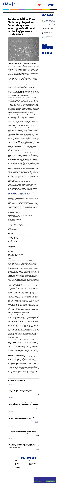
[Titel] (43, 15)
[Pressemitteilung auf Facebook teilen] (43, 53)
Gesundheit (22, 11)
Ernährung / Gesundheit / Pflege (47, 48)
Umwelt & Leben (28, 11)
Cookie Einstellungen (32, 466)
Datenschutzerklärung (32, 463)
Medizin (44, 44)
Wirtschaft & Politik (37, 11)
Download (36, 63)
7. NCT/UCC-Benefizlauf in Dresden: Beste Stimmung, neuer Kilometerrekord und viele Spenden (23, 432)
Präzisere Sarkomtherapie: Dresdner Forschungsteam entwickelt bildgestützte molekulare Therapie (23, 417)
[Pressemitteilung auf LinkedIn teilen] (48, 53)
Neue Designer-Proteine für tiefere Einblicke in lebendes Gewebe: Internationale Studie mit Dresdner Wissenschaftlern (23, 404)
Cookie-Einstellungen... (38, 481)
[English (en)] (49, 5)
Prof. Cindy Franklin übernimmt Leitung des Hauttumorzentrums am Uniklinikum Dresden (21, 391)
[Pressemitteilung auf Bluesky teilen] (46, 53)
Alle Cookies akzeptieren (50, 481)
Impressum (31, 462)
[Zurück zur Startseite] (14, 4)
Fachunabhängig (45, 11)
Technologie (6, 11)
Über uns (30, 460)
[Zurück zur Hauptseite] (51, 5)
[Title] (48, 15)
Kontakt (30, 464)
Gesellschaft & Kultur (14, 11)
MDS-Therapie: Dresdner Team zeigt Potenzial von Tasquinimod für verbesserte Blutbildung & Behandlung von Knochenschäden (24, 445)
